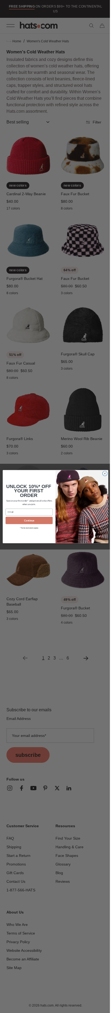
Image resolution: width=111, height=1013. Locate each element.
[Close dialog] (102, 473)
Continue (27, 520)
